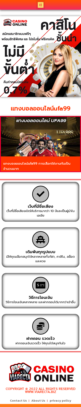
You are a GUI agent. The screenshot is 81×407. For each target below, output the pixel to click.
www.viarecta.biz (40, 392)
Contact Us (18, 400)
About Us (38, 400)
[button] (40, 5)
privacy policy (60, 400)
